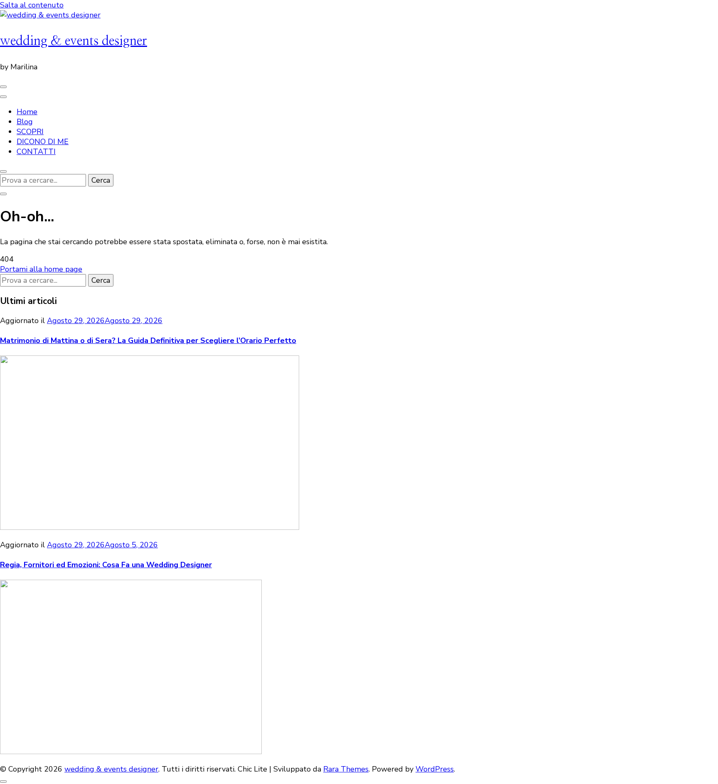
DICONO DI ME (43, 142)
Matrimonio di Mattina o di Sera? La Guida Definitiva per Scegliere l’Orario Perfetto (148, 340)
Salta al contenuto (32, 5)
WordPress (435, 769)
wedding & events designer (73, 40)
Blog (25, 122)
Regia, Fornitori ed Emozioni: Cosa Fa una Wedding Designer (106, 565)
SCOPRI (30, 132)
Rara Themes (346, 769)
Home (27, 112)
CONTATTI (36, 152)
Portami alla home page (41, 269)
